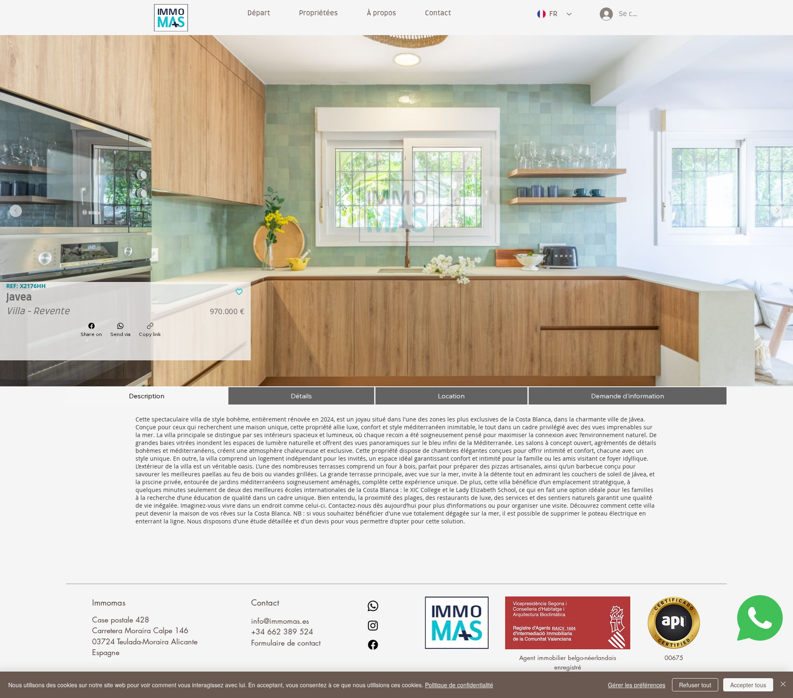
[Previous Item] (15, 211)
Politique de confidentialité (459, 685)
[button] (381, 13)
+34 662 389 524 (282, 631)
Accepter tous (748, 685)
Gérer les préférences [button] (636, 685)
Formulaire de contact (286, 643)
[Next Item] (777, 211)
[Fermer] (783, 684)
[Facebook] (373, 644)
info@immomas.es (280, 621)
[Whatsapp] (373, 606)
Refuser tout (695, 685)
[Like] (239, 291)
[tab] (147, 396)
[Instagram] (373, 625)
